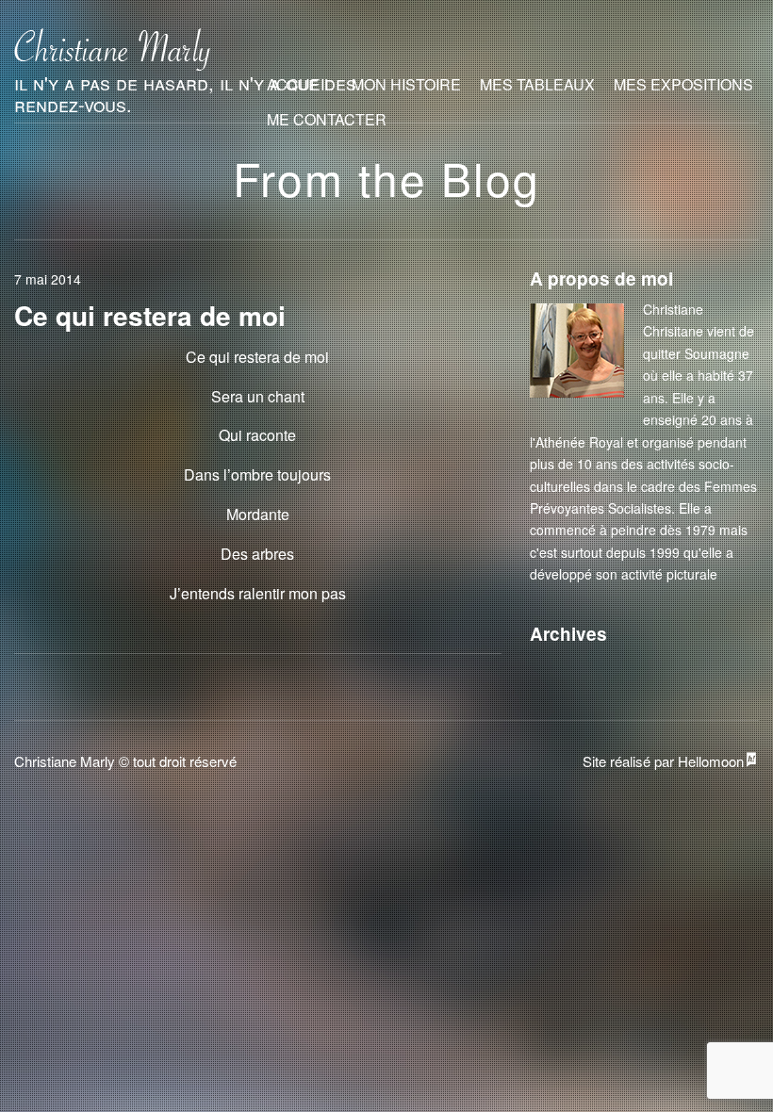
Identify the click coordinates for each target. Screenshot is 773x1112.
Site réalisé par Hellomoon (663, 761)
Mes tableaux (537, 84)
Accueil (300, 84)
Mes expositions (683, 84)
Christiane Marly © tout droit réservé (125, 761)
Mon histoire (406, 84)
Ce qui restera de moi (150, 315)
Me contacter (326, 119)
